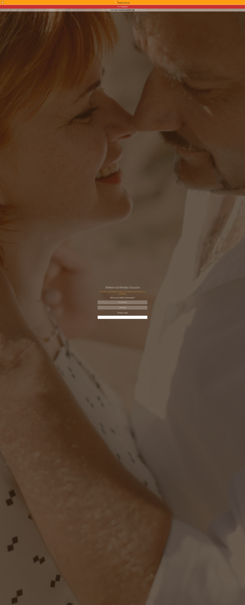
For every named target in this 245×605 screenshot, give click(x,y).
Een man (122, 308)
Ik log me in (124, 7)
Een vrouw (122, 302)
